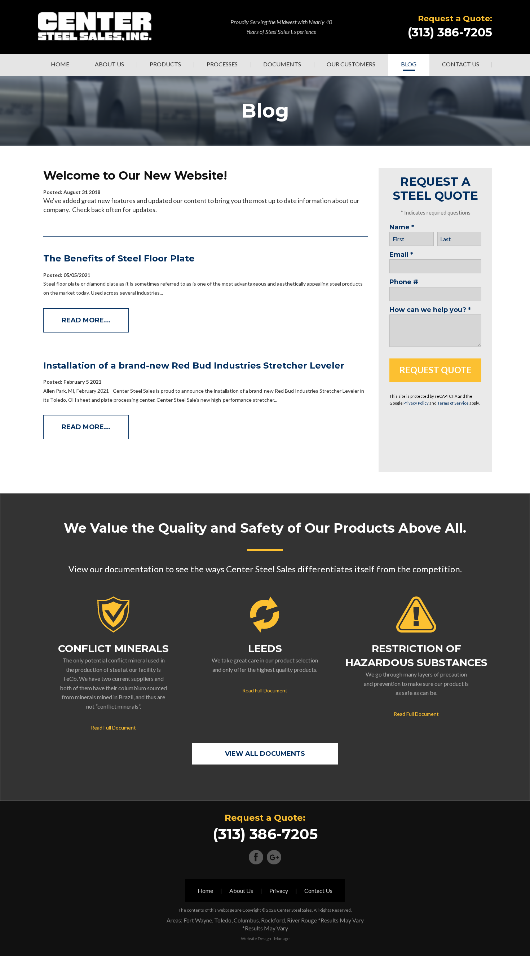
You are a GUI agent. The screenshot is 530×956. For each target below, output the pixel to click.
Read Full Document (113, 727)
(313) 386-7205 (450, 32)
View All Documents (265, 754)
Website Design (256, 938)
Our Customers (351, 64)
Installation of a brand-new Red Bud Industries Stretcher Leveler (193, 365)
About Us (109, 64)
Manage (282, 938)
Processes (222, 64)
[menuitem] (60, 65)
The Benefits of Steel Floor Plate (119, 258)
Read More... (86, 320)
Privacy (278, 890)
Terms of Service (453, 403)
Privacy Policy (416, 403)
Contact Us (460, 64)
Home (60, 64)
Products (165, 64)
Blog (408, 64)
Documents (282, 64)
